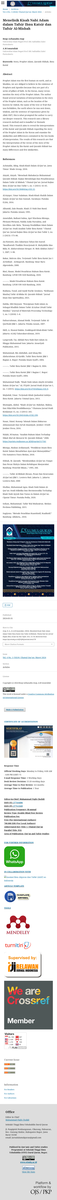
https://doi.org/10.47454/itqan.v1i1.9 (31, 389)
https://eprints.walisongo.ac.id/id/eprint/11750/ (24, 441)
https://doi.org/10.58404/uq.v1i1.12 (19, 189)
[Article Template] (18, 903)
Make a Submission (15, 709)
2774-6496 (18, 802)
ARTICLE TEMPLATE (14, 886)
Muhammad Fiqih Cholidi (17, 1120)
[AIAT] (28, 880)
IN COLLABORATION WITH (17, 871)
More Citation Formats (14, 644)
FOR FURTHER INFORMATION (19, 842)
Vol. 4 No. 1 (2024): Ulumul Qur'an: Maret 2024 (22, 12)
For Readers (9, 1089)
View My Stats (28, 1172)
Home (5, 9)
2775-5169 (18, 806)
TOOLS (7, 908)
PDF (9, 605)
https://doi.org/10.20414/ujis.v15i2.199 (20, 415)
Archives (15, 9)
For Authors (9, 1093)
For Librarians (10, 1098)
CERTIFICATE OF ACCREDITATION (21, 721)
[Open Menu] (3, 3)
